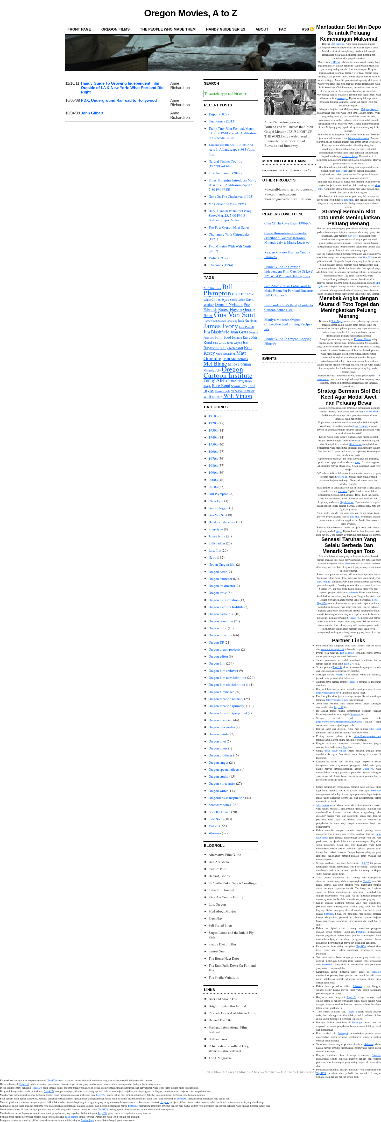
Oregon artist (218, 592)
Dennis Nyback (229, 304)
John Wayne (234, 343)
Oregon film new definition (227, 677)
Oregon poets (218, 748)
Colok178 (368, 768)
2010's (213, 486)
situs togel (375, 729)
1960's (213, 451)
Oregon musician (220, 720)
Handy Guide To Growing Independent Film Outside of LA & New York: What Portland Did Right (122, 87)
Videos (213, 826)
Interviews (216, 529)
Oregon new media (222, 727)
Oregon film (217, 663)
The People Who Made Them (168, 29)
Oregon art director (222, 585)
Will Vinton (237, 395)
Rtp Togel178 (347, 652)
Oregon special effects (224, 769)
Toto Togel (341, 170)
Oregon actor (218, 571)
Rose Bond (221, 385)
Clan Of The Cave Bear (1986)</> (288, 223)
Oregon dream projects (224, 649)
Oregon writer (218, 790)
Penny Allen (215, 380)
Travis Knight (222, 391)
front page (79, 29)
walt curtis (213, 396)
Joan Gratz (239, 332)
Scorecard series (220, 804)
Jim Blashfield (216, 332)
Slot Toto (353, 235)
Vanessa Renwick (243, 391)
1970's (213, 458)
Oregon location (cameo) (226, 698)
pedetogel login (350, 156)
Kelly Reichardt (231, 348)
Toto (347, 563)
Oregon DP (216, 642)
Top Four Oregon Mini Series (229, 227)
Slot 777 (367, 257)
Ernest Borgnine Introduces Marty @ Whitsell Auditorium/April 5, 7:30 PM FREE (232, 185)
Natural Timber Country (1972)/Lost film (225, 163)
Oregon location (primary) (227, 705)
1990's (213, 472)
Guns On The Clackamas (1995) (231, 196)
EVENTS (269, 358)
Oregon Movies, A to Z (190, 13)
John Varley (219, 343)
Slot (345, 747)
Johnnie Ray (240, 337)
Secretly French (219, 812)
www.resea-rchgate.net (332, 649)
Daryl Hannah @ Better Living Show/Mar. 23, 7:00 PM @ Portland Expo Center (230, 215)
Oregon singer (218, 762)
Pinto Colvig (236, 380)
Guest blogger (218, 508)
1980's (213, 465)
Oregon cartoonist (221, 613)
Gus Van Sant (234, 314)
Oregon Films (115, 29)
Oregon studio (219, 776)
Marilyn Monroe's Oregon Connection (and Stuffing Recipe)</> (288, 324)
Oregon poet (217, 741)
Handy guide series (222, 522)
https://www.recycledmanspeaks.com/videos (339, 721)
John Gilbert (92, 113)
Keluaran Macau (362, 339)
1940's (213, 437)
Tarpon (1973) (219, 114)
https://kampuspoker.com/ (367, 736)
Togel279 (321, 1073)
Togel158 (337, 667)
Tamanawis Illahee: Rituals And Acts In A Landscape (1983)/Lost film (232, 149)
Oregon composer (221, 621)
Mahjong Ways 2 (369, 109)
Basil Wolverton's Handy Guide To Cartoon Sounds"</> (288, 307)
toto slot (348, 199)
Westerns (215, 833)
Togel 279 (349, 663)
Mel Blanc (215, 363)
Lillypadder (217, 543)
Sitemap (270, 1071)
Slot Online (355, 444)
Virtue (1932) (218, 258)
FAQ (282, 29)
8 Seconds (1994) (221, 265)
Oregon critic (218, 628)
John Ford (223, 337)
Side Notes (216, 819)
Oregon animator (220, 578)
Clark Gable (237, 300)
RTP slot (335, 62)
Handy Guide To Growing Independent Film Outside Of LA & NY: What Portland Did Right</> (289, 271)
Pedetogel (355, 714)
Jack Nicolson (247, 320)
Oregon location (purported (228, 713)
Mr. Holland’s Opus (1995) (227, 203)
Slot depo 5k (337, 44)
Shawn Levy (239, 386)
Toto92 (365, 863)
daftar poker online (335, 750)
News (212, 557)
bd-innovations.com (358, 138)
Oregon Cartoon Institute (227, 372)
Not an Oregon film (222, 564)
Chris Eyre (220, 299)
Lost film (215, 550)
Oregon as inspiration (224, 600)
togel (357, 462)
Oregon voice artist (222, 783)
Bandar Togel (87, 1120)
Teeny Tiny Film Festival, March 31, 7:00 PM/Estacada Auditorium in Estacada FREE (233, 133)
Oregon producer (220, 755)
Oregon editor (218, 656)
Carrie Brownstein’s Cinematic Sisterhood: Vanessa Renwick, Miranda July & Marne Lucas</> (287, 238)
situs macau (322, 805)
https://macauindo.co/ (327, 692)
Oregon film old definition (227, 684)
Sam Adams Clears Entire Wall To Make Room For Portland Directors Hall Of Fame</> (288, 290)
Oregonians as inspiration (226, 797)
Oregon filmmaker (221, 691)
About (262, 29)
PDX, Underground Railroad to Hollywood (119, 100)
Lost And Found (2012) (225, 173)
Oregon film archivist (223, 670)
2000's (213, 479)
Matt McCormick (235, 358)
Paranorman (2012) (222, 121)
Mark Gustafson (226, 353)
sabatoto (353, 592)
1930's (213, 430)
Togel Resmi (71, 1116)
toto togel (342, 98)
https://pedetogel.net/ (337, 700)
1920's (213, 423)
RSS (305, 29)
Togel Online (347, 502)
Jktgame (164, 1102)
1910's (213, 416)
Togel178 (354, 618)
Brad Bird (240, 293)
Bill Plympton (218, 289)
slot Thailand (361, 426)
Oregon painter (219, 734)
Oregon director (220, 635)
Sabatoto (328, 913)
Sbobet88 (181, 1098)
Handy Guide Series (225, 29)
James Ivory (220, 325)
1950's (213, 444)
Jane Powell (246, 327)
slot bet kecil (371, 411)
